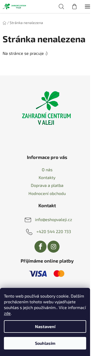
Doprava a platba (47, 185)
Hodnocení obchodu (47, 193)
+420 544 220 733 (53, 231)
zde (7, 313)
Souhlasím (45, 343)
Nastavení (45, 326)
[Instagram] (54, 247)
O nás (47, 169)
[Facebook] (40, 247)
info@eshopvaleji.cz (53, 219)
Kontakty (47, 177)
